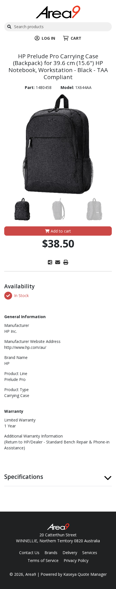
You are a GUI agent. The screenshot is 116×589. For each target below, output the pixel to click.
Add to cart (60, 231)
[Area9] (58, 11)
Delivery (70, 552)
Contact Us (29, 552)
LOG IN (48, 38)
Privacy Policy (76, 560)
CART (76, 38)
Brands (50, 552)
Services (89, 552)
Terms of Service (43, 560)
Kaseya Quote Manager (85, 574)
